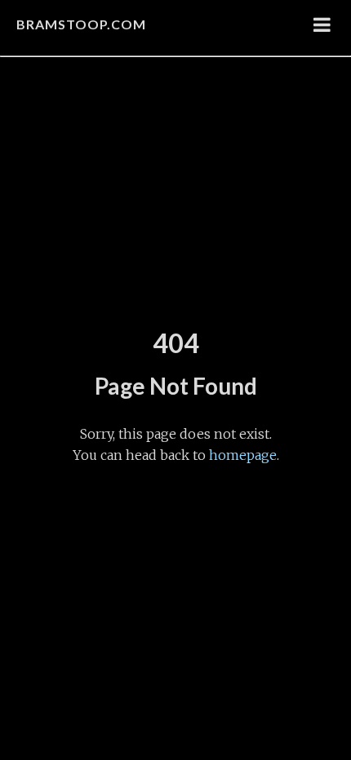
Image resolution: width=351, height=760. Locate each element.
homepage (243, 455)
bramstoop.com (81, 24)
